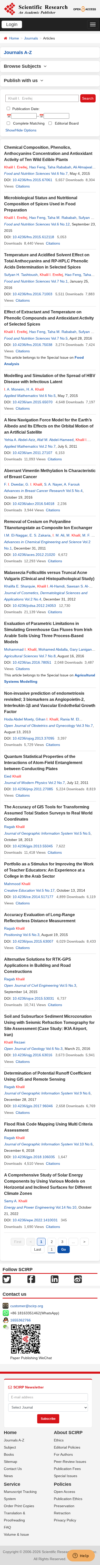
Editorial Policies (67, 1447)
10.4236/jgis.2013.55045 (33, 846)
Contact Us (13, 1469)
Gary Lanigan (81, 649)
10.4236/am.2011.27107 (32, 453)
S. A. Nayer (53, 484)
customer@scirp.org (26, 1306)
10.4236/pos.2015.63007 (33, 941)
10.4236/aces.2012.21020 (34, 555)
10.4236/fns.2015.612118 (33, 237)
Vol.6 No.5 (47, 396)
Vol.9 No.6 (82, 1093)
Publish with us (22, 80)
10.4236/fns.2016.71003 (32, 294)
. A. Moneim (14, 389)
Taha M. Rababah (61, 218)
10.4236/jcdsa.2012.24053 (34, 606)
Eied (12, 776)
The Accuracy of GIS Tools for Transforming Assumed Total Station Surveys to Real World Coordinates (48, 813)
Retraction (62, 1513)
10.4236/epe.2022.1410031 (35, 1220)
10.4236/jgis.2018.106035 (34, 1157)
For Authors (63, 1454)
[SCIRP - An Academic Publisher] (36, 9)
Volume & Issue (16, 1534)
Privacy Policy (65, 1520)
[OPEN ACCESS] (84, 9)
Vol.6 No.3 (31, 935)
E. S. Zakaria (40, 535)
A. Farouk (72, 484)
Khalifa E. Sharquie (19, 586)
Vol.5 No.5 (82, 833)
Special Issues (65, 1476)
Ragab (14, 827)
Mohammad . (20, 649)
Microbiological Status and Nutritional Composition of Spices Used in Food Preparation (40, 204)
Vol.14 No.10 (66, 1207)
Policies (62, 1484)
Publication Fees (67, 1469)
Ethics (59, 1440)
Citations (23, 186)
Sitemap (10, 1462)
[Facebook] (31, 1279)
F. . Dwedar (13, 484)
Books (9, 1454)
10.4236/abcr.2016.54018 (33, 504)
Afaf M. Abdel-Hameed (55, 440)
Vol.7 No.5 (59, 338)
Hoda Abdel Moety (19, 719)
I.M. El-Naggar (15, 535)
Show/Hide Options (20, 130)
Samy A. (15, 1201)
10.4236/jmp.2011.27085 (33, 789)
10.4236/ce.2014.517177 (33, 897)
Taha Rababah (59, 167)
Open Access (64, 1492)
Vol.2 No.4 (33, 599)
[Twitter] (7, 1279)
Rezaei (14, 1042)
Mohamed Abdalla (53, 649)
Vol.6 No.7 (59, 173)
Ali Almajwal (82, 167)
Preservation (64, 1506)
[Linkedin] (54, 1279)
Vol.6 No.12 (60, 224)
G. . (33, 484)
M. (73, 535)
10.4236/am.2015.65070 (33, 402)
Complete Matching (29, 123)
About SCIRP (68, 1432)
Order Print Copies (19, 1506)
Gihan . (47, 719)
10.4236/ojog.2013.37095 (33, 738)
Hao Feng (37, 167)
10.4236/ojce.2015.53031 (33, 998)
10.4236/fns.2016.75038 (32, 345)
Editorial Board (67, 123)
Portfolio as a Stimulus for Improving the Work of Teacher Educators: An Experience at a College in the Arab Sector (49, 870)
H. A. (35, 389)
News (8, 1476)
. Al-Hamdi (51, 586)
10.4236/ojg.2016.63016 (32, 1055)
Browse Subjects (24, 66)
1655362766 (20, 1320)
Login (11, 24)
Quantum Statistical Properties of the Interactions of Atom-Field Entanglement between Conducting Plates (43, 762)
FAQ (7, 1527)
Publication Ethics (68, 1499)
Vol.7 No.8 (47, 656)
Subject (10, 1447)
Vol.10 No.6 (83, 1144)
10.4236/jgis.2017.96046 (33, 1106)
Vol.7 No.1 (59, 281)
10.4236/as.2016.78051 (32, 662)
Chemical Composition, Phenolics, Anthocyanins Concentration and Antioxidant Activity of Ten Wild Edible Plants (48, 153)
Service (12, 1484)
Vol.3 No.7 (84, 726)
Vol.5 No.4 (74, 491)
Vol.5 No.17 (45, 890)
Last (37, 1249)
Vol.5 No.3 (67, 985)
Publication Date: (25, 109)
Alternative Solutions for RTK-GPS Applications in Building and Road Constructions (37, 965)
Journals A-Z (14, 1440)
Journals (31, 38)
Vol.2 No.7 (47, 446)
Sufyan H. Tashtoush (21, 275)
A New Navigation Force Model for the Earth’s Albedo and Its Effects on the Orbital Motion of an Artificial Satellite (48, 426)
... (73, 1242)
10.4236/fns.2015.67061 (32, 180)
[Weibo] (78, 1279)
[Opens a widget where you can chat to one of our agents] (81, 1556)
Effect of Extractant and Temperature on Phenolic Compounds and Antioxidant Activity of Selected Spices (49, 318)
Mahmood (17, 884)
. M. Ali (58, 535)
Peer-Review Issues (70, 1462)
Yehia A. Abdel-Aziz (19, 440)
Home (14, 38)
